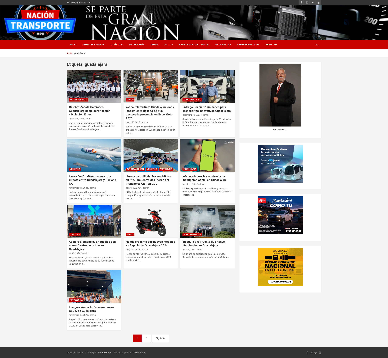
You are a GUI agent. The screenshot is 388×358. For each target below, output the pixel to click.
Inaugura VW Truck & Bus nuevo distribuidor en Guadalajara (203, 243)
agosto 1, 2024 (189, 184)
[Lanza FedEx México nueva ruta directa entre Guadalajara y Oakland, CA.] (94, 155)
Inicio (73, 44)
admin (89, 118)
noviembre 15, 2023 (78, 315)
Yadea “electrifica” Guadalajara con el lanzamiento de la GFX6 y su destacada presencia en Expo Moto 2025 (151, 112)
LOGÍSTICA (116, 44)
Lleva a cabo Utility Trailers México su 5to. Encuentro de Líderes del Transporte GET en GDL (149, 180)
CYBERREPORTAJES (248, 44)
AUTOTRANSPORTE (93, 44)
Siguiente (160, 338)
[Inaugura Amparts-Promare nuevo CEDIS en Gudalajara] (94, 286)
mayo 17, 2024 (133, 249)
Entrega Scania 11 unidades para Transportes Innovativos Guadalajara (206, 109)
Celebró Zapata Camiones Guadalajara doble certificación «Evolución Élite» (89, 110)
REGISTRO (271, 44)
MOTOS (169, 44)
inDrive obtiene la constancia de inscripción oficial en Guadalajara (204, 178)
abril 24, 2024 (188, 249)
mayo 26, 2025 (133, 122)
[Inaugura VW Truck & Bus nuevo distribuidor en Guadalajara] (207, 221)
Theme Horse (104, 352)
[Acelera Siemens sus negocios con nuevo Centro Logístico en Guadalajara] (94, 221)
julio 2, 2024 (74, 253)
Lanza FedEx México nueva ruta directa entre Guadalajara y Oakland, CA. (93, 180)
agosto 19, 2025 (76, 118)
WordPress (139, 352)
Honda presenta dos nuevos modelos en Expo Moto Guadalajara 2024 (150, 243)
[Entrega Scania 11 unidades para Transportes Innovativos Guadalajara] (207, 86)
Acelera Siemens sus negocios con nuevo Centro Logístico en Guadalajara (92, 245)
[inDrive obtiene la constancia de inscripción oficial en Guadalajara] (207, 155)
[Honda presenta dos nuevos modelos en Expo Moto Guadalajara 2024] (150, 221)
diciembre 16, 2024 (191, 115)
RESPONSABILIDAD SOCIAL (194, 44)
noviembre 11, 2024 (78, 188)
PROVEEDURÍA (137, 44)
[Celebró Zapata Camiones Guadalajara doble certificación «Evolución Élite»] (94, 86)
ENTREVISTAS (223, 44)
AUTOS (155, 44)
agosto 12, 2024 (133, 188)
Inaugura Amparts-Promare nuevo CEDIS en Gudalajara (91, 309)
